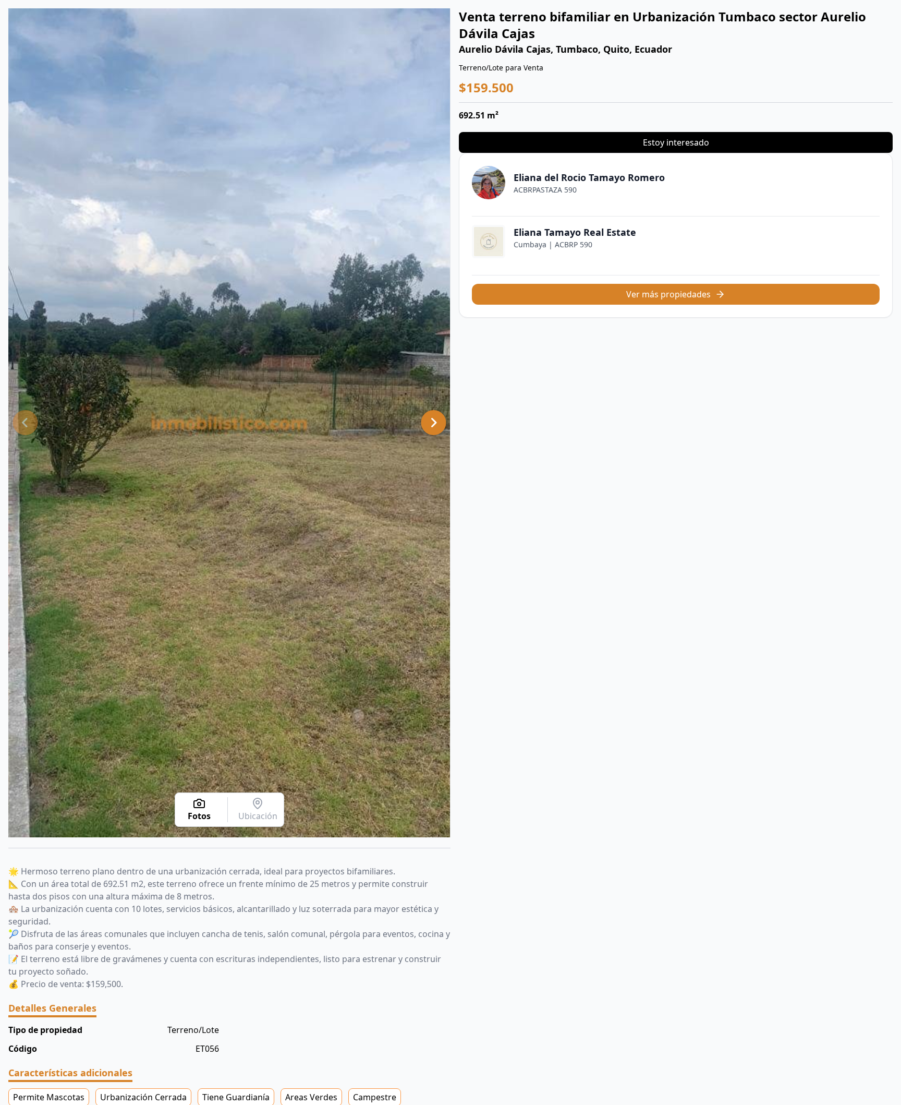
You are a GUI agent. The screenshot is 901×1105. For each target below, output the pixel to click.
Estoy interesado (676, 142)
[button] (25, 422)
